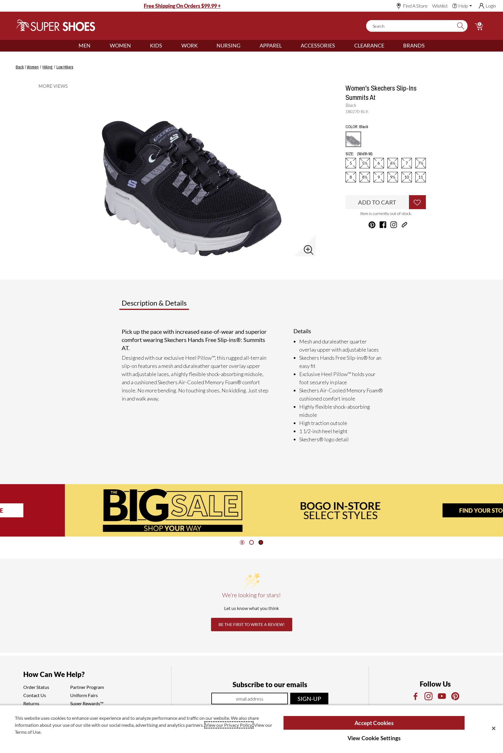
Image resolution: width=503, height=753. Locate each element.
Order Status (36, 687)
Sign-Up (309, 698)
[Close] (493, 728)
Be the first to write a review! (252, 624)
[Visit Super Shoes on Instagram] (393, 224)
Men (85, 45)
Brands (414, 45)
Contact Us (34, 695)
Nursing (228, 45)
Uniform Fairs (84, 695)
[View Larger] (309, 249)
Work (189, 45)
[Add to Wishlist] (417, 202)
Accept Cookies (374, 723)
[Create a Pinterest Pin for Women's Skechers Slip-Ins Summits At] (372, 225)
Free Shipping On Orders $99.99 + (182, 6)
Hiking (47, 67)
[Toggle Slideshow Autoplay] (242, 542)
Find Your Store (419, 510)
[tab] (173, 305)
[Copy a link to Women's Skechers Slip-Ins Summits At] (404, 224)
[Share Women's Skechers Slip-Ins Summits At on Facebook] (383, 224)
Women (120, 45)
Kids (156, 45)
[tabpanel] (253, 385)
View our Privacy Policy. (229, 725)
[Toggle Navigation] (94, 45)
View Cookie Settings (374, 738)
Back (20, 67)
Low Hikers (64, 67)
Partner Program (87, 687)
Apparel (271, 45)
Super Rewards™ (87, 703)
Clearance (369, 45)
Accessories (318, 45)
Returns (31, 703)
